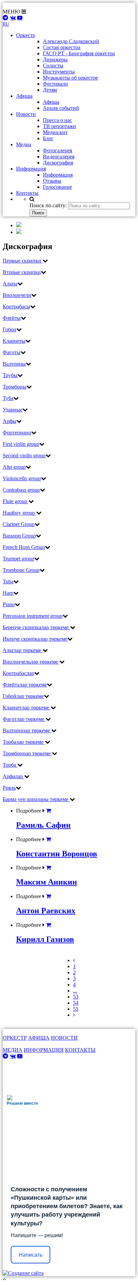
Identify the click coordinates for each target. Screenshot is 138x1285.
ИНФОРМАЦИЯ (44, 1050)
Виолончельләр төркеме (31, 662)
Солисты (53, 65)
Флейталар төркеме (25, 684)
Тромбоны (14, 387)
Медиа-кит (55, 132)
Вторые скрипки (22, 272)
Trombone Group (21, 570)
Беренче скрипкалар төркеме (36, 627)
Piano (9, 604)
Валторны (14, 364)
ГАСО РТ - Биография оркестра (79, 53)
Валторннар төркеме (27, 730)
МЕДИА (12, 1050)
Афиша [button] (24, 96)
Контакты (27, 193)
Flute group (15, 501)
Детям (50, 90)
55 (75, 1009)
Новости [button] (26, 114)
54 (75, 1003)
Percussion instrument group (33, 616)
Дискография (58, 162)
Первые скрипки (23, 261)
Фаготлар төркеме (24, 719)
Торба (10, 765)
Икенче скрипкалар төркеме (35, 639)
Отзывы (52, 181)
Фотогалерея (57, 150)
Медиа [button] (23, 144)
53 (75, 997)
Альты (10, 283)
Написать (31, 1255)
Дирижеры (55, 59)
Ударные (12, 409)
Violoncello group (22, 478)
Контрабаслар (18, 673)
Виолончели (17, 295)
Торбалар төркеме (24, 742)
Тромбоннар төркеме (27, 753)
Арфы (9, 421)
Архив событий (61, 108)
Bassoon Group (19, 536)
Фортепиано (17, 432)
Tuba (8, 581)
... (75, 990)
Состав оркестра (61, 47)
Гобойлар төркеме (23, 696)
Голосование (57, 187)
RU (6, 24)
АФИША (39, 1038)
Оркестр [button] (25, 35)
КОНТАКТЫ (80, 1050)
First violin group (21, 444)
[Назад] (74, 960)
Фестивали (55, 84)
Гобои (9, 329)
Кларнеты (14, 341)
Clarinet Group (18, 524)
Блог (48, 138)
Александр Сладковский (71, 41)
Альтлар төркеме (23, 650)
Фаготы (11, 352)
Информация (58, 175)
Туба (8, 398)
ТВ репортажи (59, 126)
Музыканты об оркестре (70, 78)
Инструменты (59, 71)
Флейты (12, 318)
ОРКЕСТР (15, 1038)
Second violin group (24, 455)
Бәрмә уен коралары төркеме (36, 799)
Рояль (9, 788)
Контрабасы (16, 306)
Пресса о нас (57, 120)
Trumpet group (18, 558)
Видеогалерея (58, 156)
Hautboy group (19, 513)
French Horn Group (24, 547)
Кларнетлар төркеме (27, 707)
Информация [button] (31, 169)
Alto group (14, 467)
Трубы (10, 375)
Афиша (51, 102)
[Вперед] (74, 1015)
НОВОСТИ (64, 1038)
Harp (8, 593)
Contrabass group (21, 490)
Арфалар (13, 776)
